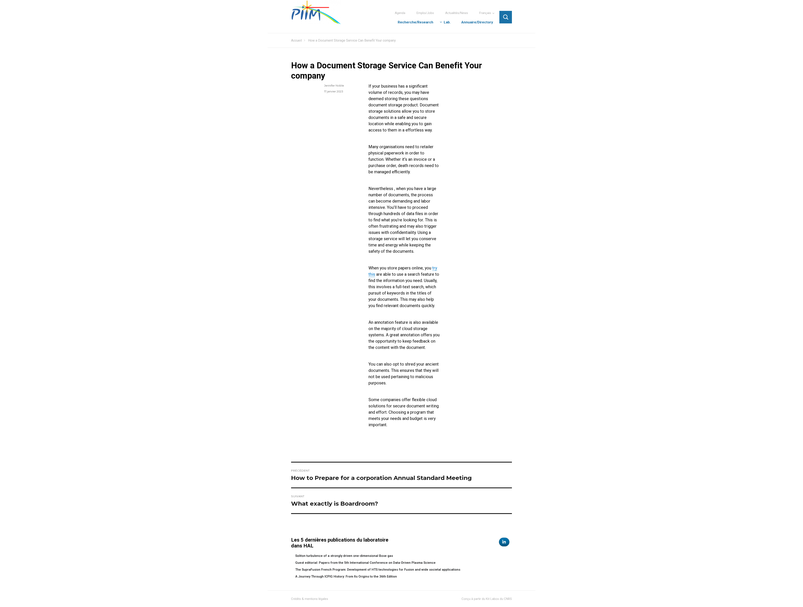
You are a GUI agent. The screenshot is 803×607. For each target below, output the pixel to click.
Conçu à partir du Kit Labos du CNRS (487, 599)
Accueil (296, 40)
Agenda (400, 13)
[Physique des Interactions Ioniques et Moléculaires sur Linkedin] (504, 542)
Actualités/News (456, 13)
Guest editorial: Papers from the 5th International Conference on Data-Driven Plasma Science (365, 563)
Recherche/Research (415, 22)
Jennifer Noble (334, 85)
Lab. (447, 22)
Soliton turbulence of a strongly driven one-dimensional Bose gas (344, 556)
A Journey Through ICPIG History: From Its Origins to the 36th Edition (346, 576)
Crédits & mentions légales (309, 599)
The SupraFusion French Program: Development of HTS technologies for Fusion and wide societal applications (377, 569)
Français (485, 13)
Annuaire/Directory (477, 22)
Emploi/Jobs (425, 13)
